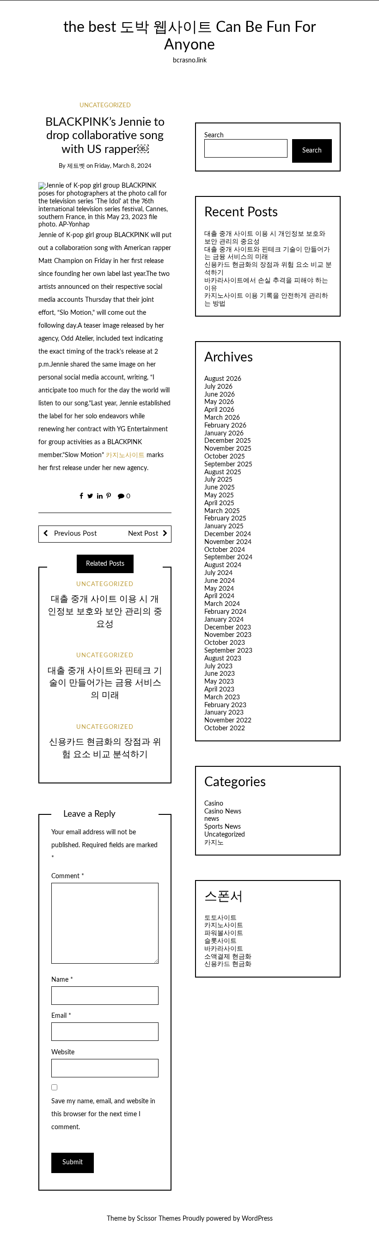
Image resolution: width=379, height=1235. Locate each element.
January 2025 (224, 526)
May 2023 (219, 682)
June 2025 (219, 487)
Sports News (222, 827)
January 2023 (224, 712)
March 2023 (222, 697)
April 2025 (219, 503)
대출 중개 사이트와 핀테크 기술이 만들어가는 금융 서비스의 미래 (105, 683)
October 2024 (224, 550)
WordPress (257, 1219)
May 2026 (219, 402)
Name (62, 980)
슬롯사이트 (220, 941)
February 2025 (225, 518)
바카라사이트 (223, 949)
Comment (67, 876)
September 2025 (228, 464)
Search (214, 135)
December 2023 (227, 627)
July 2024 (218, 573)
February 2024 (225, 612)
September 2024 (228, 557)
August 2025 (222, 472)
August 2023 (222, 658)
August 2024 (222, 565)
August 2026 (222, 379)
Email (61, 1016)
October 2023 (224, 643)
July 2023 (218, 666)
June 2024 (219, 581)
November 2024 (227, 542)
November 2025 (227, 449)
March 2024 (222, 604)
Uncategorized (105, 106)
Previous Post (74, 533)
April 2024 (219, 596)
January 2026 (224, 433)
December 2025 (227, 441)
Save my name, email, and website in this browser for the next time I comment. (103, 1114)
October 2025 (224, 456)
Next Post (143, 533)
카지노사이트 (126, 455)
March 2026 (222, 418)
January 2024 (224, 620)
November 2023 (227, 635)
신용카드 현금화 (227, 964)
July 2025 (218, 480)
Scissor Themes (159, 1219)
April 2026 (219, 410)
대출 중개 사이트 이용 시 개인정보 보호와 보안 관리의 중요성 (105, 612)
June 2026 (219, 394)
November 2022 (227, 720)
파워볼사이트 (223, 933)
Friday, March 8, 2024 (123, 166)
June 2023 (219, 674)
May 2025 (219, 495)
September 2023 (228, 651)
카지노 (214, 842)
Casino (213, 804)
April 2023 (219, 689)
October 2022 (224, 728)
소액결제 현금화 (227, 957)
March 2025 (222, 511)
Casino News (222, 811)
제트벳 (76, 166)
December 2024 (227, 534)
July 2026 (218, 387)
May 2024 (219, 589)
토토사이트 (220, 918)
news (211, 819)
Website (62, 1052)
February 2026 (225, 425)
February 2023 (225, 705)
